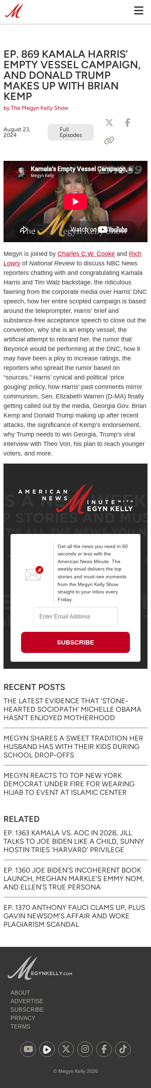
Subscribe (27, 1010)
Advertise (27, 1001)
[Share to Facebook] (127, 122)
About (20, 993)
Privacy (23, 1018)
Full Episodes (71, 132)
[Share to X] (109, 122)
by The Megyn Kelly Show (36, 108)
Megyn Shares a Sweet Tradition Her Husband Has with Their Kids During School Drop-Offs (73, 746)
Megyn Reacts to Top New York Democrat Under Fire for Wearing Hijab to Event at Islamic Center (69, 784)
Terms (21, 1027)
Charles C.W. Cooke (86, 253)
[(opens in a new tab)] (28, 1049)
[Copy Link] (109, 140)
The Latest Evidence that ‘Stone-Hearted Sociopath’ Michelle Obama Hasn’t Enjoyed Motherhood (73, 709)
